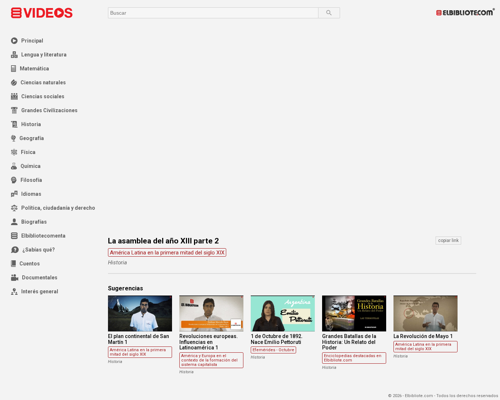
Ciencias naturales (43, 82)
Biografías (34, 222)
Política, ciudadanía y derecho (58, 208)
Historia (31, 124)
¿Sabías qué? (38, 250)
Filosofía (31, 180)
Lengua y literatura (44, 55)
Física (28, 152)
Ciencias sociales (42, 96)
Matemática (34, 68)
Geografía (31, 138)
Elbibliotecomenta (43, 236)
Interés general (39, 291)
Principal (32, 41)
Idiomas (31, 194)
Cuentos (29, 264)
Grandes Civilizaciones (49, 110)
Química (30, 166)
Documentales (39, 277)
